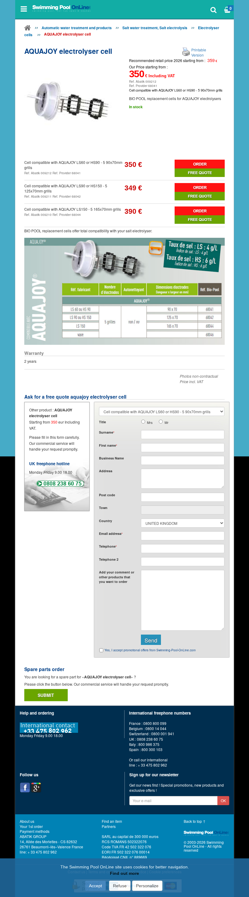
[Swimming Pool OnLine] (27, 29)
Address (105, 471)
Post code (107, 495)
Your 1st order (31, 826)
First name (108, 445)
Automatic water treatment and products (77, 27)
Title (102, 422)
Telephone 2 (108, 559)
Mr (167, 422)
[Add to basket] (200, 164)
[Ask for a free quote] (200, 172)
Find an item (112, 821)
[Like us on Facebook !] (25, 787)
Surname (106, 432)
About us (27, 821)
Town (103, 507)
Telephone (108, 546)
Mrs (149, 422)
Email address (110, 533)
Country (105, 520)
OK (223, 800)
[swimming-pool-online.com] (61, 8)
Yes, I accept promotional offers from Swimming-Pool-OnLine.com (150, 650)
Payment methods (34, 831)
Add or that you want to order (116, 577)
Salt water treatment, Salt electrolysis (154, 27)
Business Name (111, 458)
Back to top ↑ (195, 821)
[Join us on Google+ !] (36, 787)
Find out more (124, 873)
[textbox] (182, 497)
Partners (109, 826)
